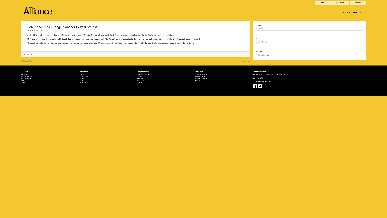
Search (23, 82)
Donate (358, 3)
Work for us (140, 80)
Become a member (143, 74)
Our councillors (83, 76)
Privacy (197, 80)
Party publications (26, 78)
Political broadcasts (27, 76)
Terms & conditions (201, 78)
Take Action (339, 3)
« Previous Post (26, 61)
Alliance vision (25, 74)
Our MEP (82, 78)
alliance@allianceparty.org (261, 82)
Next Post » (246, 61)
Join (322, 3)
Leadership (82, 74)
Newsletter (140, 78)
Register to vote (200, 76)
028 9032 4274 (258, 78)
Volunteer (140, 82)
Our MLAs (82, 80)
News (22, 80)
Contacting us (83, 82)
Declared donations (201, 74)
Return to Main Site (352, 13)
